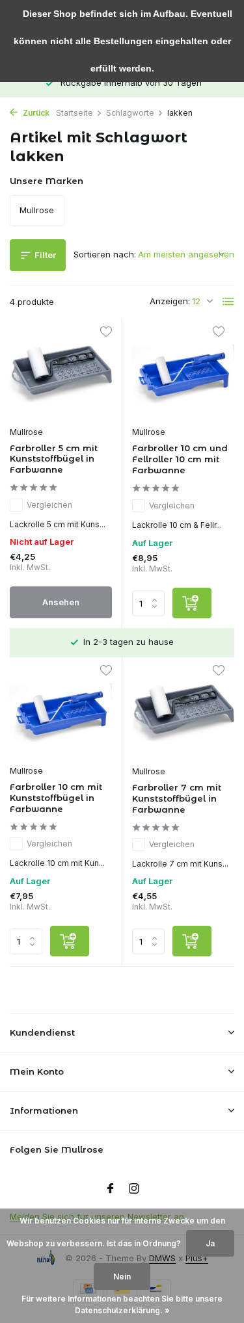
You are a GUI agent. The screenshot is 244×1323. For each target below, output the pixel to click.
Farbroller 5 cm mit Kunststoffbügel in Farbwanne (54, 459)
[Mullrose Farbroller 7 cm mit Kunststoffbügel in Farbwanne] (183, 713)
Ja (210, 1243)
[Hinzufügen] (191, 603)
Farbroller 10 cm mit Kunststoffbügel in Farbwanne (56, 797)
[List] (228, 302)
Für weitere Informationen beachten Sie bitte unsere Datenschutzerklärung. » (122, 1304)
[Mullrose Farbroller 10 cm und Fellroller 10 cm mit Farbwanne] (183, 374)
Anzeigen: (170, 301)
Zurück (35, 113)
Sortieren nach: (105, 254)
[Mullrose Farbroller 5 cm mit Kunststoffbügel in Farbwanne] (61, 373)
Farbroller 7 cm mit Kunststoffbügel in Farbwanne (176, 798)
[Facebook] (110, 1189)
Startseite (74, 113)
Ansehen (60, 602)
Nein (122, 1276)
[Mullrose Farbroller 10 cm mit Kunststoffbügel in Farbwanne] (61, 712)
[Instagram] (134, 1189)
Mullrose (26, 432)
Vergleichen (49, 505)
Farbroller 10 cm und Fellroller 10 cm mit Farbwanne (180, 459)
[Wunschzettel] (106, 333)
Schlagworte (130, 113)
